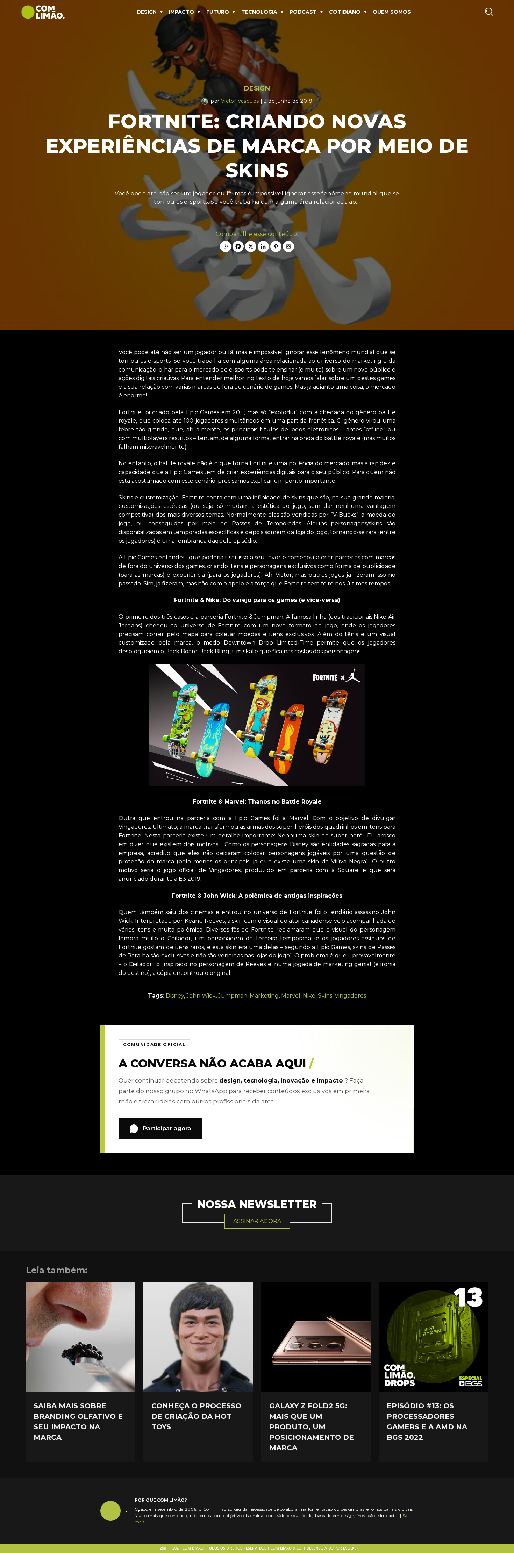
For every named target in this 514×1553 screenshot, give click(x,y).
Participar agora (167, 1128)
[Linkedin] (263, 246)
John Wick (201, 995)
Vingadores (350, 995)
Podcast (303, 12)
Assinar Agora (257, 1221)
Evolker (351, 1548)
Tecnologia (259, 12)
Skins (325, 995)
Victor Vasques (240, 101)
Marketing (264, 995)
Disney (175, 995)
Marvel (290, 995)
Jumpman (232, 995)
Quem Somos (392, 12)
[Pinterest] (275, 246)
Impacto (181, 12)
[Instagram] (288, 246)
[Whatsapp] (225, 246)
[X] (250, 246)
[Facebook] (238, 246)
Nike (309, 995)
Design (147, 12)
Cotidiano (344, 12)
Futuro (217, 12)
